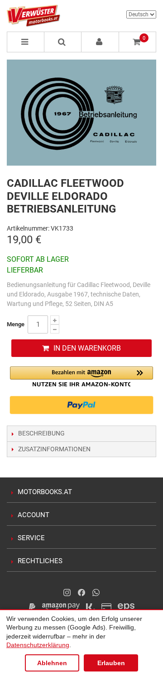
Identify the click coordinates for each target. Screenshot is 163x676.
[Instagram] (67, 592)
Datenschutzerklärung (37, 644)
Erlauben (111, 663)
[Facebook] (81, 592)
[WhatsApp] (96, 592)
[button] (81, 376)
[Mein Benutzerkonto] (100, 42)
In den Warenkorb (87, 348)
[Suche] (63, 42)
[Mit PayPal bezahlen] (81, 405)
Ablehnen (52, 663)
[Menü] (25, 42)
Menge (15, 324)
